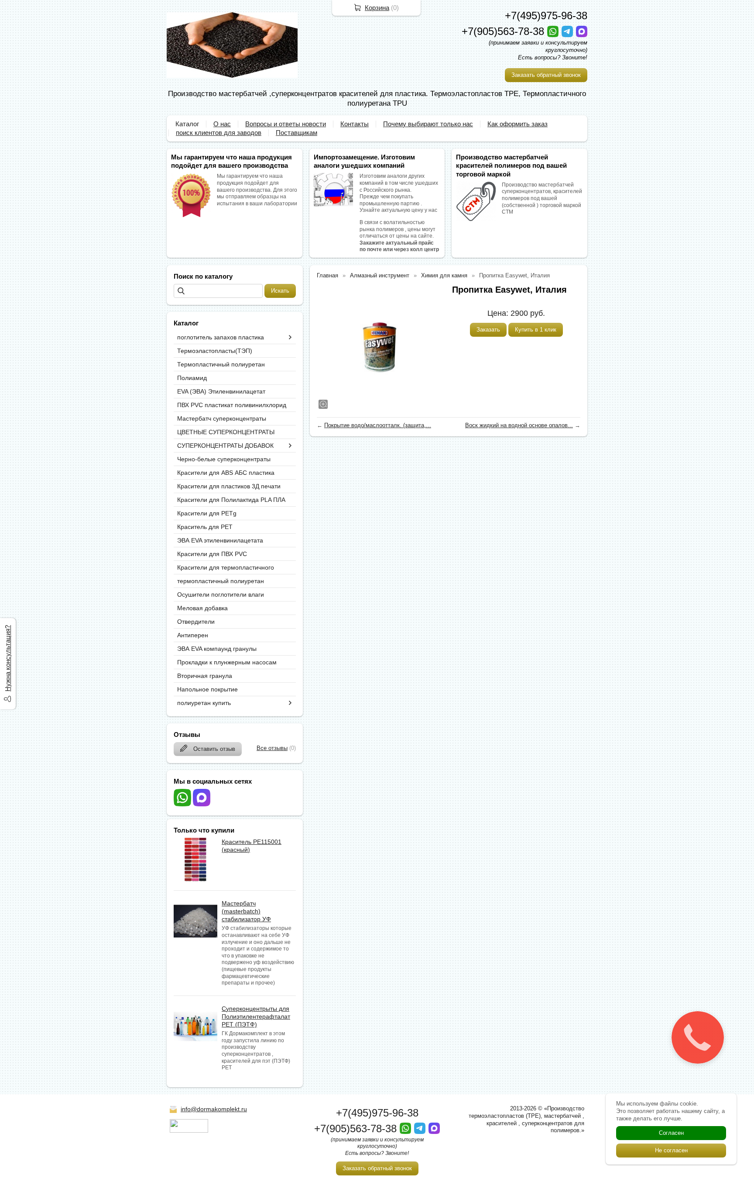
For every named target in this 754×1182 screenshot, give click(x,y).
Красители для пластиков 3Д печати (229, 486)
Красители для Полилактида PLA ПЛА (231, 499)
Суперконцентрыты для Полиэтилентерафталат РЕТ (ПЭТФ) (256, 1016)
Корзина (377, 7)
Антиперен (192, 635)
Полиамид (192, 377)
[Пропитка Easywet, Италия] (380, 347)
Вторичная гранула (204, 675)
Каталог (187, 124)
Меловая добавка (202, 608)
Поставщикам (296, 132)
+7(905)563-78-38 (504, 31)
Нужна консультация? (7, 658)
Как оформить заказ (517, 124)
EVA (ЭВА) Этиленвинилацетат (221, 391)
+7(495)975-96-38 (546, 15)
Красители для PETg (206, 513)
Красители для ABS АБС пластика (225, 472)
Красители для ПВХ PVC (212, 553)
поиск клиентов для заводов (218, 132)
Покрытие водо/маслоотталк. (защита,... (377, 425)
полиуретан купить (204, 702)
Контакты (354, 124)
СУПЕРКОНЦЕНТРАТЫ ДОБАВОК (225, 445)
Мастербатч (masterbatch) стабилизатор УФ (246, 911)
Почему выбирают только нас (428, 124)
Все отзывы (272, 748)
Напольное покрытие (207, 689)
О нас (222, 124)
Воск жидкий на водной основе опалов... (519, 425)
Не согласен (671, 1150)
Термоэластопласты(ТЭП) (214, 350)
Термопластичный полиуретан (221, 364)
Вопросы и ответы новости (285, 124)
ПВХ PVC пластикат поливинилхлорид (231, 404)
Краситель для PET (205, 526)
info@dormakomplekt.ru (214, 1109)
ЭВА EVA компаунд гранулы (217, 648)
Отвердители (196, 621)
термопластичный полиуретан (220, 580)
